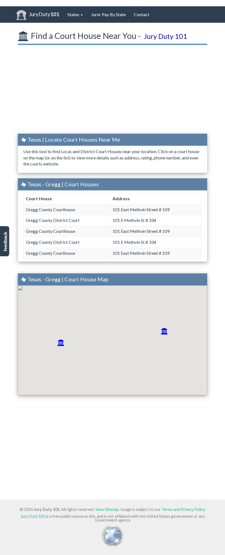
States (74, 14)
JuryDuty (44, 14)
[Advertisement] (112, 91)
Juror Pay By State (108, 14)
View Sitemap (107, 509)
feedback (5, 241)
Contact (141, 14)
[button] (60, 342)
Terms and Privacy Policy (183, 509)
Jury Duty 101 (33, 516)
